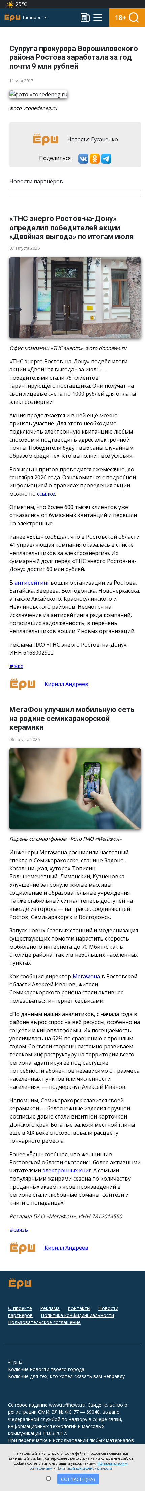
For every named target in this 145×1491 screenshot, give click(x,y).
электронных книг (66, 1170)
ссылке (46, 493)
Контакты (79, 1308)
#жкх (16, 666)
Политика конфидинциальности (77, 1315)
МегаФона (86, 976)
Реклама (50, 1308)
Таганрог (32, 17)
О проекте (20, 1308)
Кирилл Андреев (65, 683)
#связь (18, 1229)
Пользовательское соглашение (44, 1322)
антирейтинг (31, 582)
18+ (120, 17)
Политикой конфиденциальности (84, 1468)
